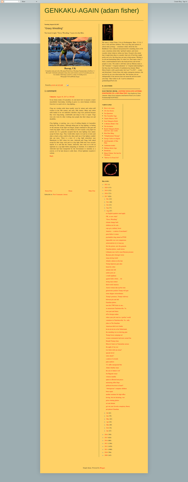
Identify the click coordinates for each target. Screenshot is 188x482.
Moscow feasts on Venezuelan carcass (117, 344)
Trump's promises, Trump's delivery (117, 296)
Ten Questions (108, 113)
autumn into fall (111, 270)
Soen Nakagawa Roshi (111, 121)
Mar (107, 425)
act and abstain (110, 403)
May (108, 419)
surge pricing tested (112, 258)
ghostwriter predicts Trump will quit (117, 290)
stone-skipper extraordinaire (114, 293)
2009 (106, 455)
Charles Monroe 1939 (110, 118)
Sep (107, 208)
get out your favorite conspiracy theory (118, 406)
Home (70, 191)
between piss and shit (112, 299)
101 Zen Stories (109, 111)
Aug (107, 211)
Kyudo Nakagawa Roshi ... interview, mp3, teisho (112, 130)
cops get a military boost (113, 228)
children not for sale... (113, 225)
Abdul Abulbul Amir (112, 368)
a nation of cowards (112, 359)
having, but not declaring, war (115, 397)
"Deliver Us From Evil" (111, 158)
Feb (107, 428)
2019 (106, 190)
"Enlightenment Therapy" (112, 136)
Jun (107, 416)
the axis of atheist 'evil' (113, 371)
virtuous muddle (111, 377)
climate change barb (112, 222)
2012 (106, 446)
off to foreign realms (112, 314)
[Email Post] (67, 85)
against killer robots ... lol (114, 279)
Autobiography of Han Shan (111, 142)
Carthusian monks (109, 145)
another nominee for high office (115, 394)
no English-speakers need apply (115, 213)
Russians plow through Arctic (115, 255)
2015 (106, 437)
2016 (106, 434)
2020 (106, 187)
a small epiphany (111, 276)
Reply (51, 156)
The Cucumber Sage (110, 116)
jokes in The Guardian (113, 323)
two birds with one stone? (114, 350)
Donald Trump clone (112, 341)
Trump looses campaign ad (114, 335)
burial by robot (110, 267)
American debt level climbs (114, 326)
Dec (107, 199)
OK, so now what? (111, 216)
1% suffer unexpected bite (114, 365)
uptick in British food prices (114, 380)
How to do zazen (109, 108)
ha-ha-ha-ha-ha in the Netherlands (116, 329)
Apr (107, 422)
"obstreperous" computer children (116, 388)
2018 (106, 193)
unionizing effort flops (113, 382)
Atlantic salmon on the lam (114, 261)
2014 (106, 440)
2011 (106, 449)
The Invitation (108, 126)
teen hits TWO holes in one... (115, 305)
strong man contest (112, 282)
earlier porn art (110, 273)
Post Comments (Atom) (60, 194)
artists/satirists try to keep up (115, 243)
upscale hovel (110, 353)
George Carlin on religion (112, 138)
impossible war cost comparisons (116, 240)
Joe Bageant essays (111, 374)
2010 (106, 452)
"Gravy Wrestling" (111, 219)
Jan (107, 431)
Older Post (92, 191)
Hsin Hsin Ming (109, 133)
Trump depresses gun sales (114, 264)
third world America (112, 285)
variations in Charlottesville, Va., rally (118, 320)
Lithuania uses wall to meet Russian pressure (119, 252)
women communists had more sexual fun (118, 338)
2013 (106, 443)
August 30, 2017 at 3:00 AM (65, 97)
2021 (106, 184)
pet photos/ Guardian (112, 409)
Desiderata (107, 150)
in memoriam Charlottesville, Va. (116, 308)
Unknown (53, 97)
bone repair (109, 391)
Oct (107, 205)
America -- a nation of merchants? (116, 231)
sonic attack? (110, 356)
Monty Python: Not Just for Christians (112, 154)
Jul (107, 413)
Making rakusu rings (110, 148)
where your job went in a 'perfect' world (118, 317)
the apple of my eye (112, 347)
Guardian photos (111, 302)
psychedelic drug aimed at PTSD (116, 237)
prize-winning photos (112, 400)
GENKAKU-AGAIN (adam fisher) (91, 10)
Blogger (102, 468)
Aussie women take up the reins (115, 288)
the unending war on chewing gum (116, 332)
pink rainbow (110, 362)
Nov (107, 202)
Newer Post (48, 191)
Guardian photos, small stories (115, 249)
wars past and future (112, 311)
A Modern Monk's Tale (111, 124)
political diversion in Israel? (114, 385)
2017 (106, 196)
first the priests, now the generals (116, 246)
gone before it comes (112, 234)
